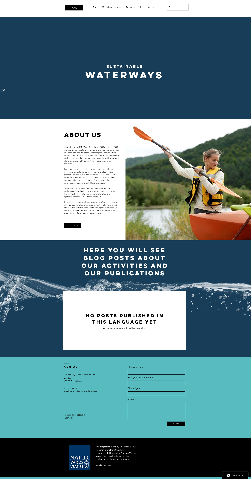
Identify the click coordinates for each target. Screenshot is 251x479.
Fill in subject (134, 388)
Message (132, 399)
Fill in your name (135, 367)
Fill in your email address (139, 377)
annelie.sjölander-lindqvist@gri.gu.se (80, 391)
